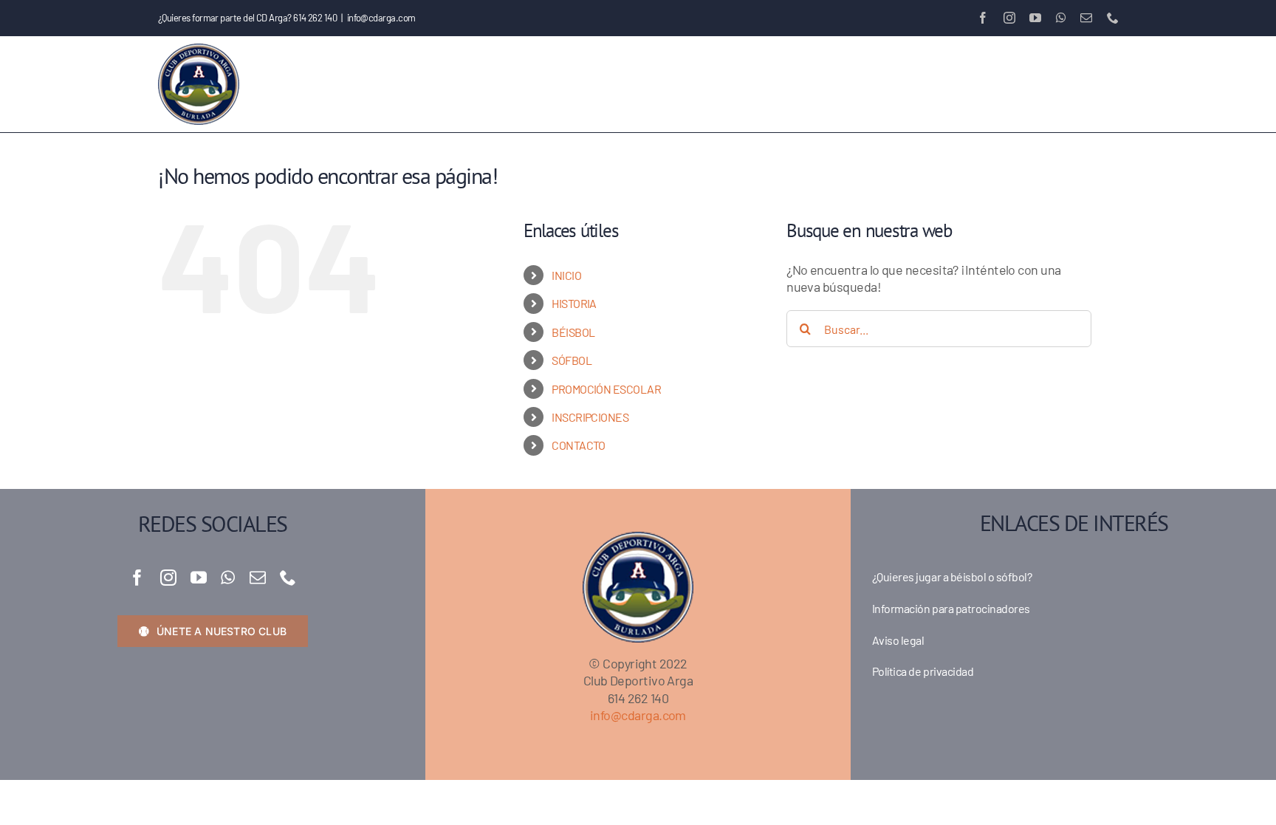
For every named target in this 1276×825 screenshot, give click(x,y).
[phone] (287, 577)
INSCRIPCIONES (590, 417)
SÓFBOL (571, 360)
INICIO (566, 275)
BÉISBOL (573, 332)
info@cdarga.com (381, 18)
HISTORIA (574, 303)
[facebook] (137, 577)
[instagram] (168, 577)
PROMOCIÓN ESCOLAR (606, 389)
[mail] (257, 577)
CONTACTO (579, 445)
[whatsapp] (227, 577)
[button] (1094, 84)
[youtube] (198, 577)
